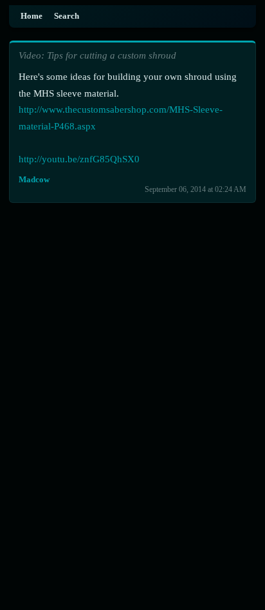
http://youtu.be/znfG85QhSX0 (79, 159)
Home (31, 16)
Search (66, 16)
